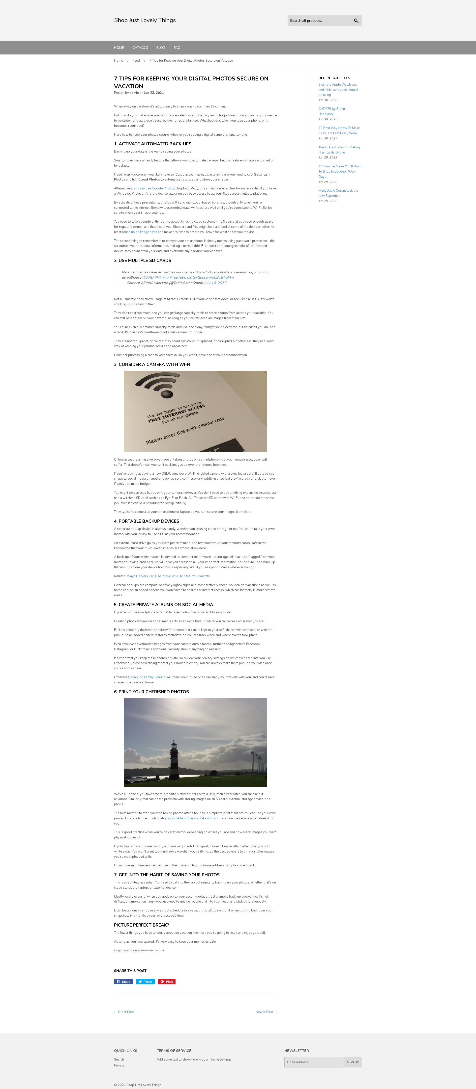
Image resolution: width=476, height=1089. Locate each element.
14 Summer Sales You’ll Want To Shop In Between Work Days (340, 171)
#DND (148, 277)
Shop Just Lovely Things (143, 1085)
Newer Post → (266, 1012)
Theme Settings (220, 1059)
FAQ (177, 47)
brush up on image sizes (139, 232)
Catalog (140, 47)
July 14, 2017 (215, 282)
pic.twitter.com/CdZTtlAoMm (210, 277)
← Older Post (124, 1012)
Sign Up (353, 1062)
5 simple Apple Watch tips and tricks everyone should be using (338, 89)
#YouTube (178, 277)
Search (119, 1059)
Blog (160, 47)
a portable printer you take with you (193, 818)
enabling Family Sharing (148, 677)
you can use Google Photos (154, 188)
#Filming (161, 277)
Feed (136, 60)
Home (119, 47)
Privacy (119, 1065)
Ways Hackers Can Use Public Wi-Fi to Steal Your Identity (168, 576)
